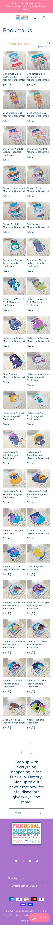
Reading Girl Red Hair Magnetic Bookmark (12, 683)
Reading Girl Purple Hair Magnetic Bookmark (38, 605)
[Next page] (32, 752)
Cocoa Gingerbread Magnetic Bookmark (14, 189)
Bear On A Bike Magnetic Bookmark (14, 721)
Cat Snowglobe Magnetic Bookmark (38, 225)
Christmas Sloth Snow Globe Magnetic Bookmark (14, 76)
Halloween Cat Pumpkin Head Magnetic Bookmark (38, 455)
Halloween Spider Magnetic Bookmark (14, 340)
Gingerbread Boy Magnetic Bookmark (38, 114)
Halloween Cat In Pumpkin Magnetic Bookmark (13, 494)
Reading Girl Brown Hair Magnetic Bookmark (14, 605)
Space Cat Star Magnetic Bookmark (14, 568)
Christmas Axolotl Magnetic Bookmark (38, 150)
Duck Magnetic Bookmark (35, 568)
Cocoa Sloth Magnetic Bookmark (38, 189)
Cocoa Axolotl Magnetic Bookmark (14, 225)
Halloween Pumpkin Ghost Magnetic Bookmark (14, 416)
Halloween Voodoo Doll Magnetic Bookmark (37, 302)
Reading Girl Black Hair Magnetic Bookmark (37, 644)
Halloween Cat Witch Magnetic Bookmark (12, 455)
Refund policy (23, 915)
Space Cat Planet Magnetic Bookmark (38, 532)
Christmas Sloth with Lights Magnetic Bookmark (38, 76)
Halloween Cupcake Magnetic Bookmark (38, 340)
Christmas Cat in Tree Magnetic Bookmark (12, 263)
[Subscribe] (40, 812)
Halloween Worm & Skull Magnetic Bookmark (13, 302)
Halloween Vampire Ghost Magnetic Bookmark (38, 377)
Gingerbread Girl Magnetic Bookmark (14, 114)
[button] (7, 18)
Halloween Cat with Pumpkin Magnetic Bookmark (38, 494)
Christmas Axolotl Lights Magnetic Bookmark (13, 151)
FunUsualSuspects (24, 910)
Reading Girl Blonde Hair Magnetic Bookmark (14, 644)
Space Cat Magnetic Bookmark (14, 532)
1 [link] (10, 744)
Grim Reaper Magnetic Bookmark (14, 376)
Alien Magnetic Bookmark (35, 721)
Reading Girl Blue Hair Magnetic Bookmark (37, 683)
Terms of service (28, 920)
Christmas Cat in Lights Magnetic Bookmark (36, 263)
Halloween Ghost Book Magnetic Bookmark (37, 416)
